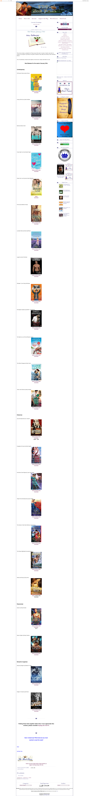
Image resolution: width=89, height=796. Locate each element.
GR (31, 763)
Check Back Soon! (36, 24)
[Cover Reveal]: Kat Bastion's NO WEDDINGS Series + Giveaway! (66, 214)
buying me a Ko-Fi (43, 725)
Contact (65, 35)
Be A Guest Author (65, 38)
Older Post (25, 777)
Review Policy (65, 36)
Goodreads (36, 92)
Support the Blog (43, 18)
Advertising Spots (65, 39)
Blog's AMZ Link (40, 764)
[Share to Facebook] (34, 767)
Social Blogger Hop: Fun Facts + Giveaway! (66, 185)
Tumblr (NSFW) (42, 763)
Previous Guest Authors (65, 48)
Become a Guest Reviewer (65, 44)
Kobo (40, 91)
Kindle (33, 91)
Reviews (34, 18)
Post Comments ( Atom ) (24, 778)
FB (29, 763)
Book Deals (63, 18)
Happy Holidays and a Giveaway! (66, 208)
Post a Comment (20, 775)
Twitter (27, 763)
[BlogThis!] (32, 767)
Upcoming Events (65, 47)
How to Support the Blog (65, 40)
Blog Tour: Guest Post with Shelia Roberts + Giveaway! (66, 202)
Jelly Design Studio (46, 794)
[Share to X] (33, 767)
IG (46, 763)
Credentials (65, 49)
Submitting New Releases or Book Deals (65, 43)
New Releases (54, 18)
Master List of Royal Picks (65, 45)
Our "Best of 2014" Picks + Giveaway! (66, 196)
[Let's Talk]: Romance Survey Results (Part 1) (66, 191)
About (65, 33)
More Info (27, 18)
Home (20, 18)
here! (57, 791)
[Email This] (31, 767)
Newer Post (20, 777)
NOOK (36, 91)
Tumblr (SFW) (35, 763)
